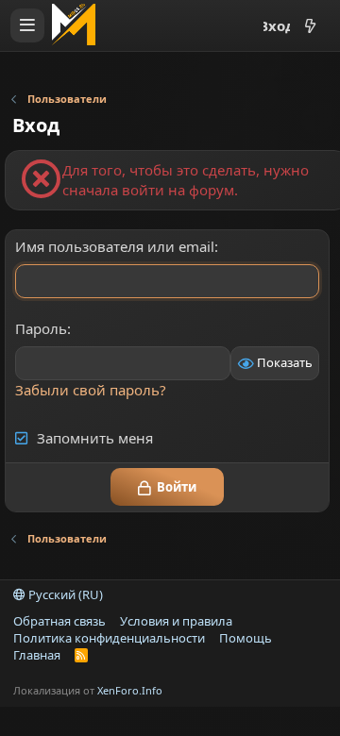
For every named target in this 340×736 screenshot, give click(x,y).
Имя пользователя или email (114, 246)
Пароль (41, 328)
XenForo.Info (129, 690)
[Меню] (27, 25)
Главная (36, 654)
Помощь (245, 637)
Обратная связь (59, 620)
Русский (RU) (64, 594)
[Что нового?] (310, 25)
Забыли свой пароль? (90, 389)
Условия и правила (176, 620)
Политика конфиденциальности (109, 637)
